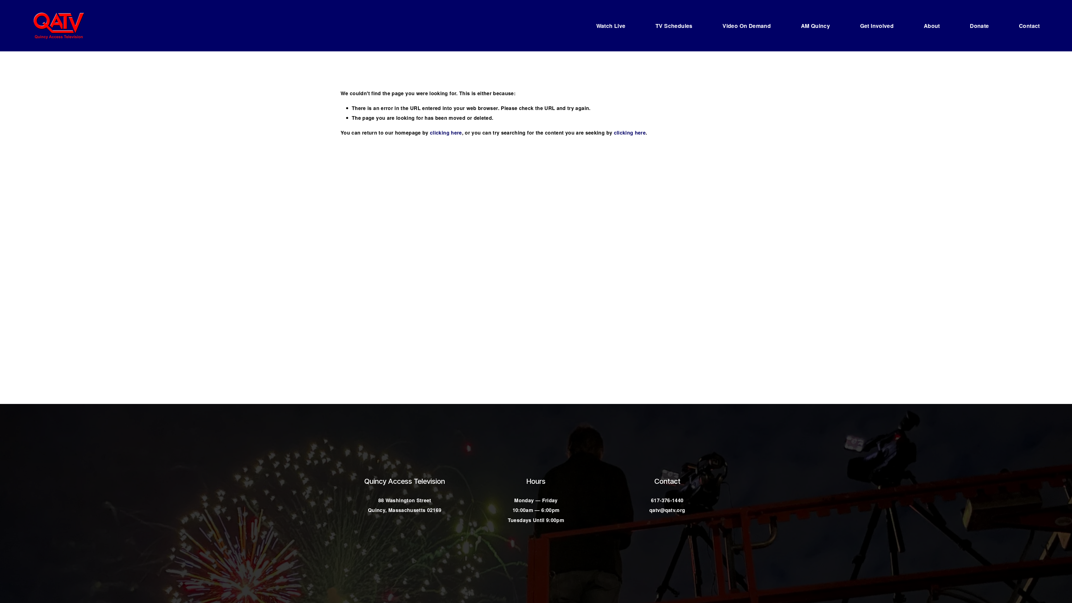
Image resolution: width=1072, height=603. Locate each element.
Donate (979, 26)
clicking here (446, 132)
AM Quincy (815, 26)
